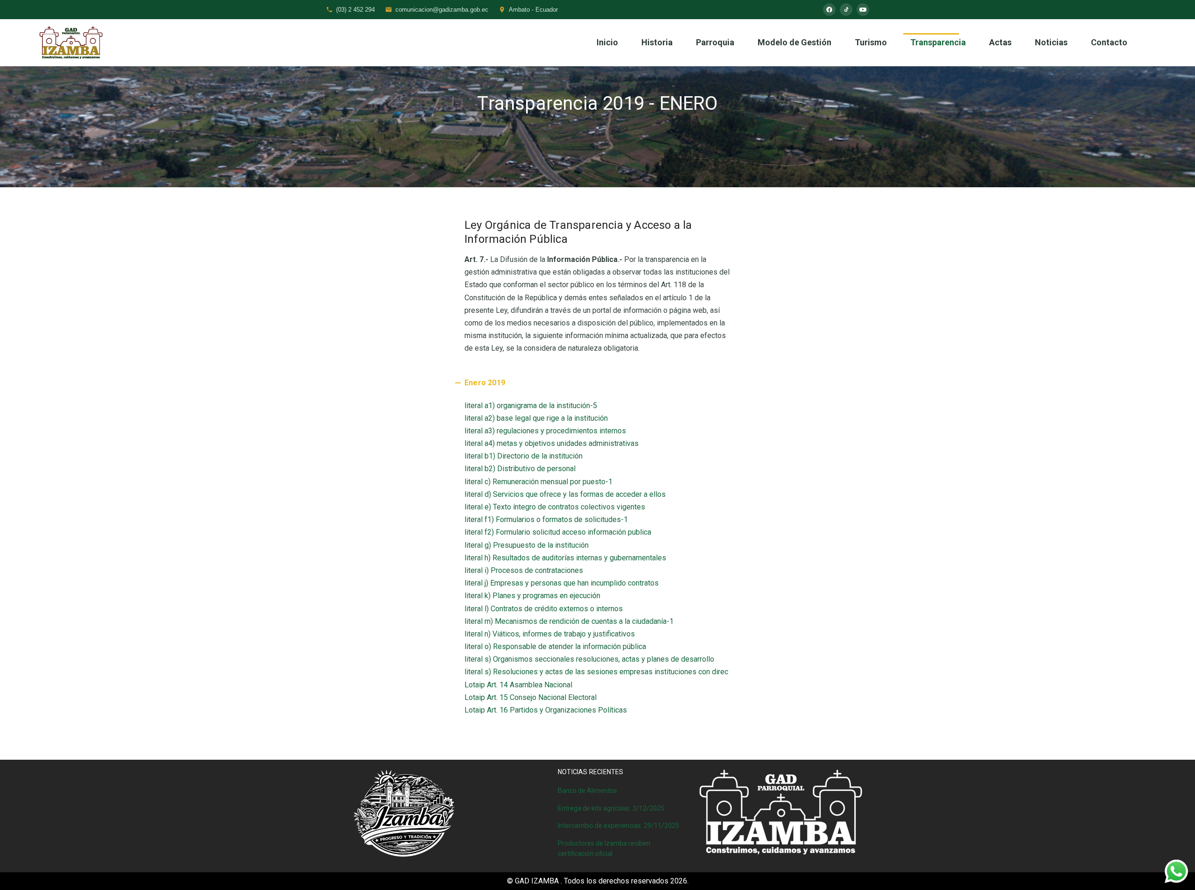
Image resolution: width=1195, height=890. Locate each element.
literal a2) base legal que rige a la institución (536, 418)
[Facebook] (829, 9)
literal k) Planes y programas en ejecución (532, 595)
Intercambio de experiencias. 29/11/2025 (618, 825)
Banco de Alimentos (587, 790)
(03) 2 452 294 (355, 9)
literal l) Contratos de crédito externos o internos (543, 608)
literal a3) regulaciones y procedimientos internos (545, 430)
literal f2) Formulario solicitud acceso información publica (557, 532)
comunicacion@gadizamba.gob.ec (441, 9)
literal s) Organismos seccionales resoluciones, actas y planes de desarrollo (589, 659)
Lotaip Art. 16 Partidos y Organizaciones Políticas (545, 710)
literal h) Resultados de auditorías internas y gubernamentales (565, 557)
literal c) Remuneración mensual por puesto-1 (538, 481)
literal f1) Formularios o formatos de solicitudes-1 (546, 519)
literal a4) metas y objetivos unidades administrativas (551, 443)
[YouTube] (863, 9)
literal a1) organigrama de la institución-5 (530, 405)
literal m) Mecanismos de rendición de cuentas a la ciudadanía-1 (569, 621)
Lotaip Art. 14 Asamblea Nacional (518, 684)
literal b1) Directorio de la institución (523, 456)
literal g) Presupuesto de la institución (526, 545)
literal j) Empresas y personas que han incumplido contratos (561, 583)
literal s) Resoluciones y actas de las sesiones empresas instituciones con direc (596, 671)
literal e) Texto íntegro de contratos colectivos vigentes (554, 506)
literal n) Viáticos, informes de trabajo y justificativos (549, 633)
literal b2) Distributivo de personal (520, 468)
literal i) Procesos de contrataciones (523, 570)
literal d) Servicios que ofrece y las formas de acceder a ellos (565, 494)
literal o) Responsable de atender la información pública (555, 646)
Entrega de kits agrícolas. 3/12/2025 (611, 808)
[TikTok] (846, 9)
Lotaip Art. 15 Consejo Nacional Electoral (530, 697)
